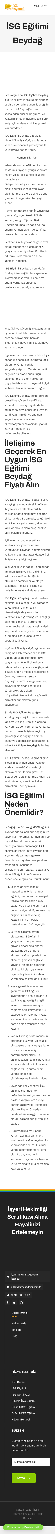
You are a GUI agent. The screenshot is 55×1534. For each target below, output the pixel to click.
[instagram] (21, 1302)
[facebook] (7, 1302)
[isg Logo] (15, 4)
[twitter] (14, 1302)
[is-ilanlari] (30, 1341)
